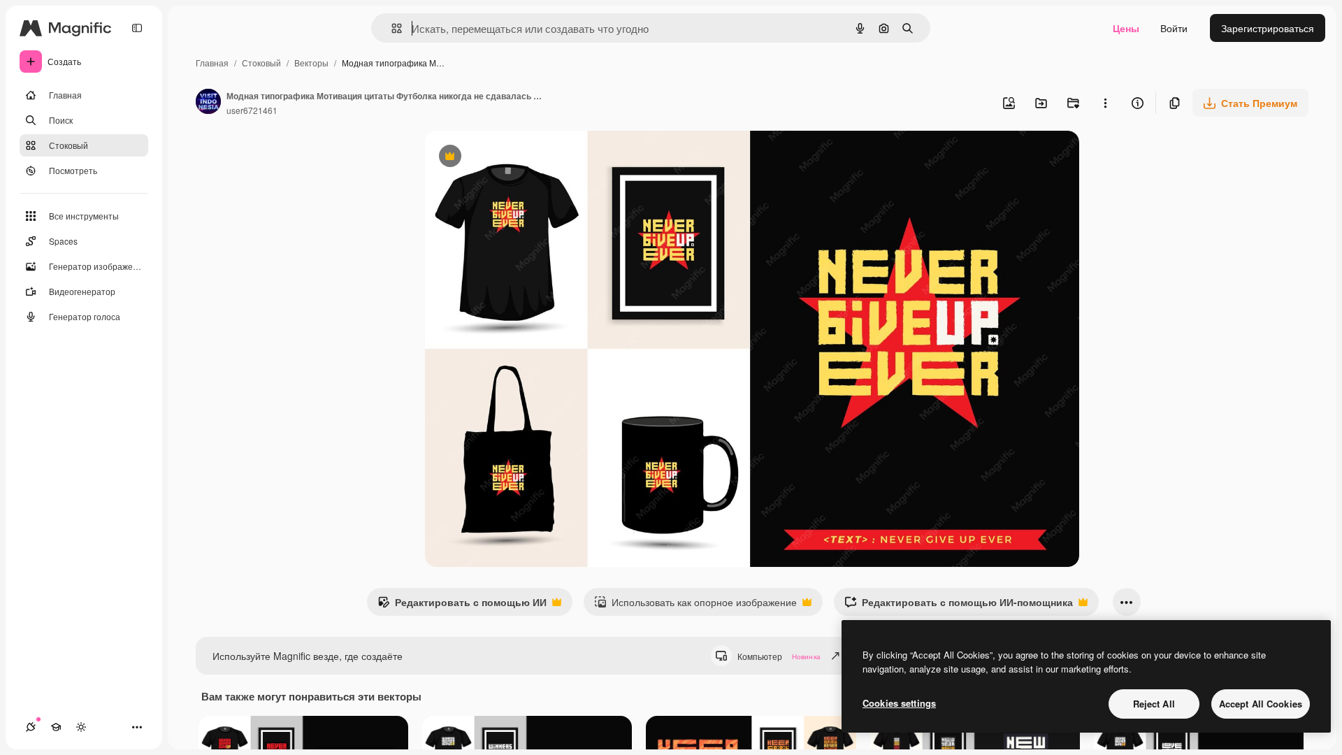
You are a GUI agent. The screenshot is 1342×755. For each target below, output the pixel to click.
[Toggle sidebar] (137, 28)
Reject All (1154, 703)
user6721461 (251, 110)
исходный (518, 157)
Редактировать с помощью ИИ (462, 605)
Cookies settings (899, 703)
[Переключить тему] (81, 727)
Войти (1174, 28)
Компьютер (779, 656)
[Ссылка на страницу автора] (208, 103)
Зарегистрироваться (1267, 28)
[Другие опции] (1105, 103)
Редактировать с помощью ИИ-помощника (958, 605)
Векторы (311, 63)
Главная (212, 63)
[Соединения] (31, 727)
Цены (1126, 28)
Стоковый (261, 63)
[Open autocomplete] (391, 28)
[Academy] (56, 727)
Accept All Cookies (1260, 703)
